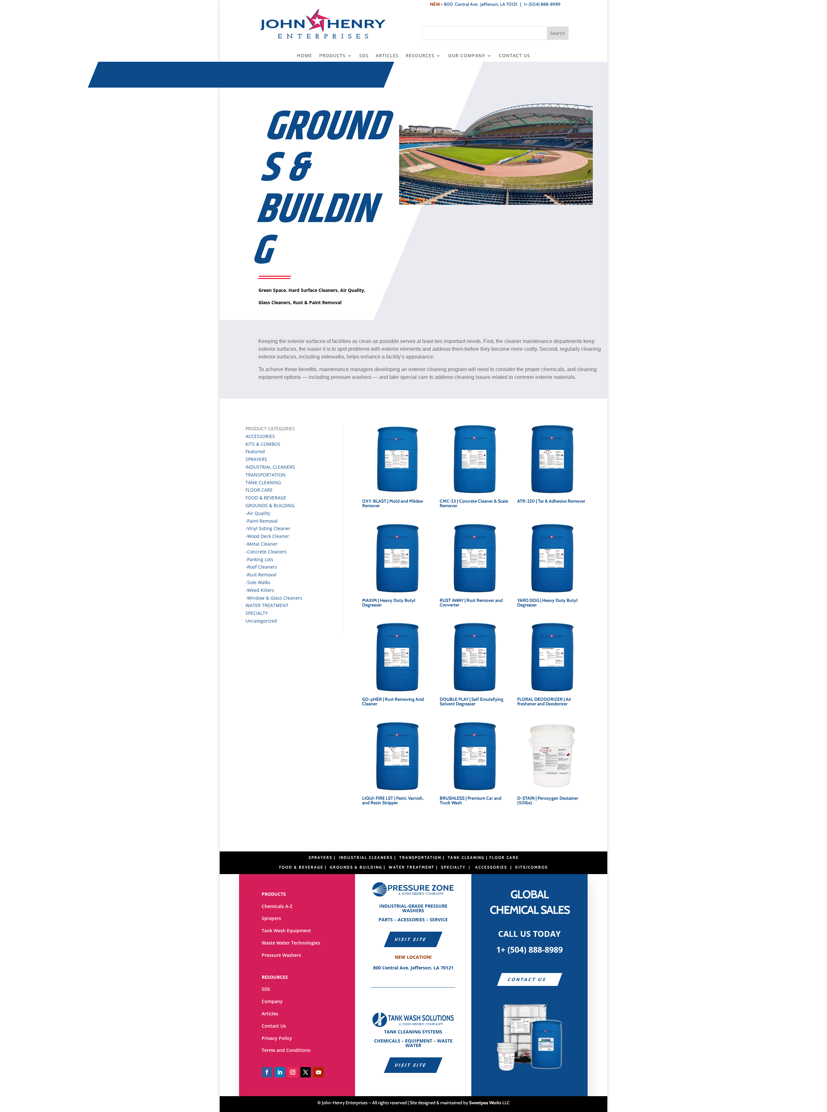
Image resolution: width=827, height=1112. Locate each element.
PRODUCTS (332, 56)
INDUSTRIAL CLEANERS (270, 467)
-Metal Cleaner (261, 544)
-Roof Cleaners (261, 567)
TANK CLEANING (263, 482)
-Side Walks (258, 582)
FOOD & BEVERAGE (266, 498)
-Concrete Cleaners (266, 552)
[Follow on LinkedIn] (280, 1072)
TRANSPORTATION (266, 475)
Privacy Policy (277, 1038)
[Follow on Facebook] (267, 1072)
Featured (255, 451)
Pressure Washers (281, 955)
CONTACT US (514, 56)
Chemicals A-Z (277, 906)
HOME (304, 56)
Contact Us (274, 1026)
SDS (364, 56)
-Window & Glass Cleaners (274, 598)
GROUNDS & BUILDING (270, 505)
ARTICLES (387, 56)
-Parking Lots (259, 559)
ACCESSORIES (260, 436)
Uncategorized (261, 621)
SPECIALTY (257, 613)
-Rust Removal (261, 575)
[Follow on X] (305, 1072)
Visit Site (411, 939)
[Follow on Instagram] (293, 1072)
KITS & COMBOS (263, 444)
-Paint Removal (262, 521)
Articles (270, 1013)
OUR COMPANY (466, 56)
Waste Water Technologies (291, 943)
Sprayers (271, 918)
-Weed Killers (260, 590)
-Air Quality (258, 513)
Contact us (527, 979)
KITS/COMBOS (531, 867)
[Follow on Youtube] (318, 1072)
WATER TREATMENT (267, 605)
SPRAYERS (256, 459)
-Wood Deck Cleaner (267, 536)
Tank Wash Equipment (286, 930)
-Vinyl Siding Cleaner (268, 528)
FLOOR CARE (259, 490)
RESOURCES (420, 56)
